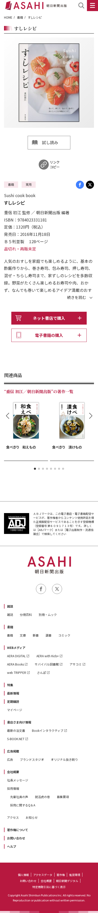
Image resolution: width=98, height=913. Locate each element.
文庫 (23, 635)
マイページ (14, 710)
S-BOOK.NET (15, 739)
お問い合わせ (16, 838)
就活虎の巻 (42, 797)
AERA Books (15, 664)
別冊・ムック (48, 614)
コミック (64, 635)
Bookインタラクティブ (47, 730)
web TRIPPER (16, 672)
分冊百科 (26, 614)
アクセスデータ (42, 875)
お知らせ (32, 817)
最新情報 (13, 693)
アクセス (13, 817)
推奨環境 (74, 875)
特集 (10, 685)
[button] (35, 469)
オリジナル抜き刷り (64, 759)
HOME (8, 17)
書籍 (20, 17)
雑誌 (10, 606)
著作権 (61, 875)
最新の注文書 (16, 730)
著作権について (17, 830)
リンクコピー (55, 164)
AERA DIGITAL (16, 656)
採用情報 (13, 788)
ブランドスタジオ (32, 759)
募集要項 (63, 797)
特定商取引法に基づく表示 (49, 887)
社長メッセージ (17, 780)
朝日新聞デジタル (67, 881)
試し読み (50, 142)
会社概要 (13, 772)
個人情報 (23, 875)
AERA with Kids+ (47, 656)
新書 (36, 635)
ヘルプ (11, 846)
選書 (48, 635)
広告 (10, 759)
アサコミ (76, 664)
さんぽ (41, 672)
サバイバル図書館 (47, 664)
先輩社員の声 (19, 797)
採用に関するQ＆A (22, 805)
